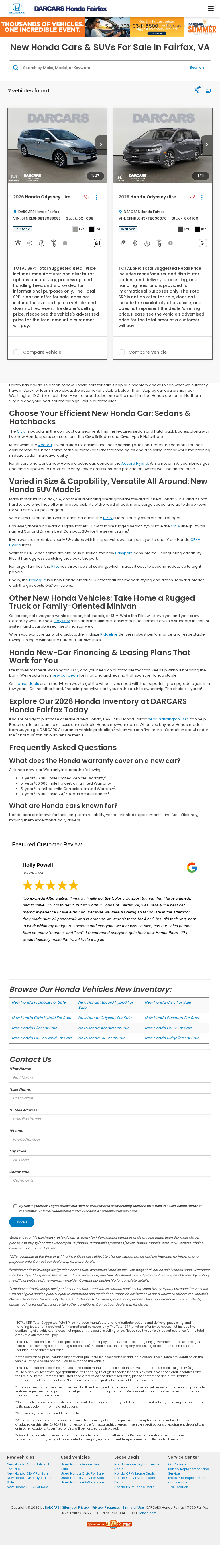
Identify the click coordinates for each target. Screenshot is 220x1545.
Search (197, 67)
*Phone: (16, 1130)
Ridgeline (109, 634)
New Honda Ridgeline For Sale (172, 1038)
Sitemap (69, 1507)
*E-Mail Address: (23, 1109)
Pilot (55, 566)
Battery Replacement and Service (188, 1471)
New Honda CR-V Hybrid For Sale (42, 1038)
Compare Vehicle (42, 352)
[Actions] (96, 197)
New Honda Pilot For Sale (34, 1028)
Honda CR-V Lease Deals (134, 1473)
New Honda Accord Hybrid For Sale (105, 1005)
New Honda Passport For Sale (172, 1017)
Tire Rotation (178, 1487)
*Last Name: (20, 1089)
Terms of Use (133, 1507)
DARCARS (52, 1507)
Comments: (19, 1171)
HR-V (108, 518)
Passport (123, 553)
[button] (101, 145)
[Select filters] (197, 91)
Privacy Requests (106, 1507)
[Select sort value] (207, 91)
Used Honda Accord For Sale (80, 1466)
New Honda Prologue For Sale (39, 1002)
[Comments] (97, 243)
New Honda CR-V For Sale (168, 1028)
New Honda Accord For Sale (103, 1028)
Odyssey (62, 621)
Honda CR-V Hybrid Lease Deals (135, 1480)
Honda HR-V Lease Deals (134, 1487)
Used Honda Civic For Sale (82, 1473)
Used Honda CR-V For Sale (82, 1477)
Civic (21, 431)
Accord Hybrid (134, 463)
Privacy (84, 1507)
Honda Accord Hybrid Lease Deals (136, 1466)
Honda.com (147, 1513)
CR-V (175, 526)
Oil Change (177, 1464)
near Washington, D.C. (168, 719)
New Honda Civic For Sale (168, 1002)
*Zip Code (17, 1151)
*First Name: (20, 1068)
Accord (45, 445)
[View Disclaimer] (65, 243)
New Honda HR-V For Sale (101, 1038)
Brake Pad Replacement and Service (187, 1480)
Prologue (37, 580)
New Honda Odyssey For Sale (104, 1017)
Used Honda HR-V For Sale (82, 1482)
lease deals (28, 683)
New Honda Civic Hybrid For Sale (41, 1017)
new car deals (65, 675)
